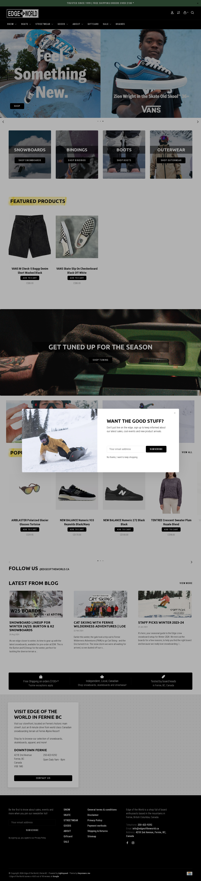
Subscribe (156, 449)
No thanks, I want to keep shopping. (122, 457)
